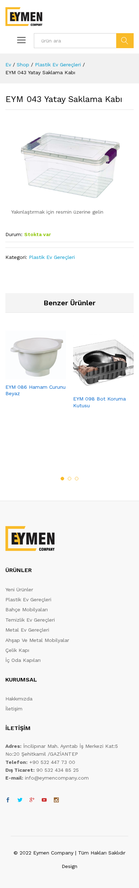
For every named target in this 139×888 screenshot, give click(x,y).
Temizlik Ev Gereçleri (30, 620)
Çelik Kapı (17, 650)
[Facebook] (8, 800)
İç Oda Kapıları (23, 660)
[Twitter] (20, 800)
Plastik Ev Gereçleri (52, 257)
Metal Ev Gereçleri (27, 630)
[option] (36, 370)
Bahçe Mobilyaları (26, 609)
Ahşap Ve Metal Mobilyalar (37, 640)
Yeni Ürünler (19, 589)
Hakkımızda (18, 698)
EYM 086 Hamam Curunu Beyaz (35, 390)
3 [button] (76, 478)
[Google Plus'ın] (32, 800)
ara (125, 40)
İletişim (13, 708)
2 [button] (69, 478)
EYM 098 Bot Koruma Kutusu (99, 402)
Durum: (13, 234)
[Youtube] (44, 800)
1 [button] (62, 478)
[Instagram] (56, 800)
